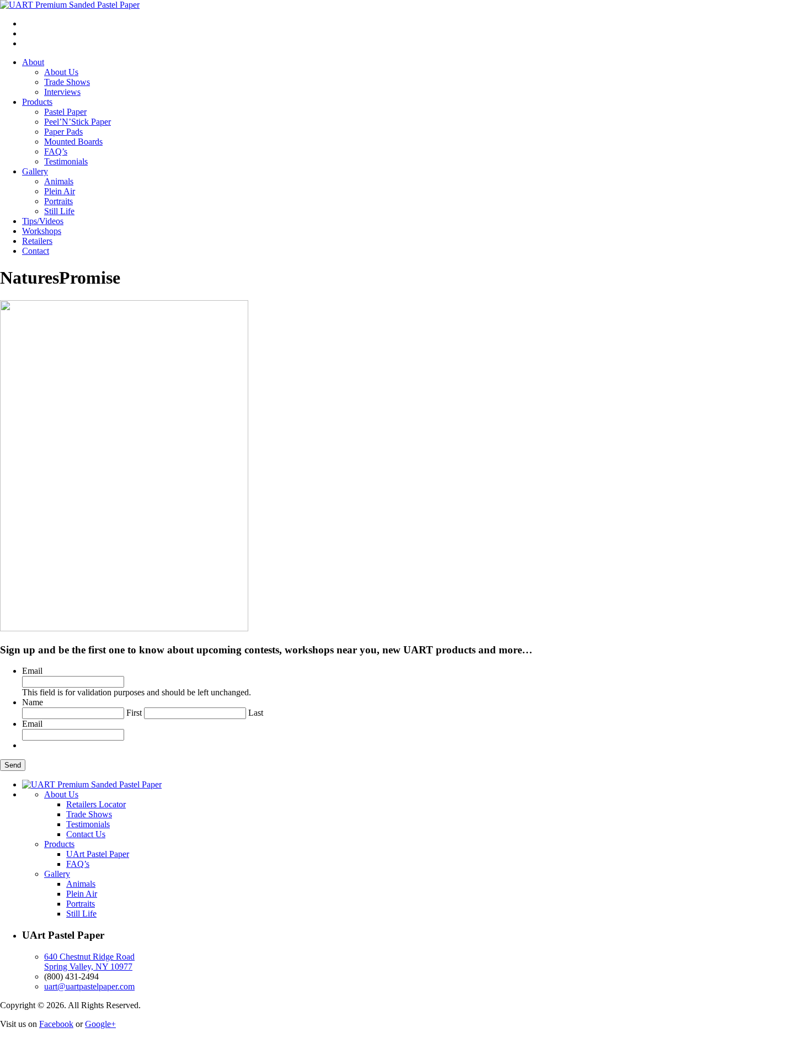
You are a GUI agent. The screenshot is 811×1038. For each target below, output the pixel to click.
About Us (61, 72)
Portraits (58, 201)
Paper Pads (63, 131)
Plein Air (59, 191)
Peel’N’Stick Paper (77, 121)
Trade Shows (67, 82)
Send (12, 765)
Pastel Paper (65, 111)
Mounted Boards (73, 141)
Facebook (56, 1024)
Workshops (41, 231)
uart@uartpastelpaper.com (89, 986)
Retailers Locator (96, 804)
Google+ (100, 1024)
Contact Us (85, 834)
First (134, 712)
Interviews (62, 92)
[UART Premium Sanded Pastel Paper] (70, 4)
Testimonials (66, 161)
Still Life (59, 211)
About (33, 62)
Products (37, 102)
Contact (35, 250)
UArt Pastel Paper (97, 854)
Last (255, 712)
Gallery (35, 171)
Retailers (37, 241)
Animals (58, 181)
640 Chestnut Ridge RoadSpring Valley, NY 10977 (89, 961)
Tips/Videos (42, 221)
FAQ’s (55, 151)
